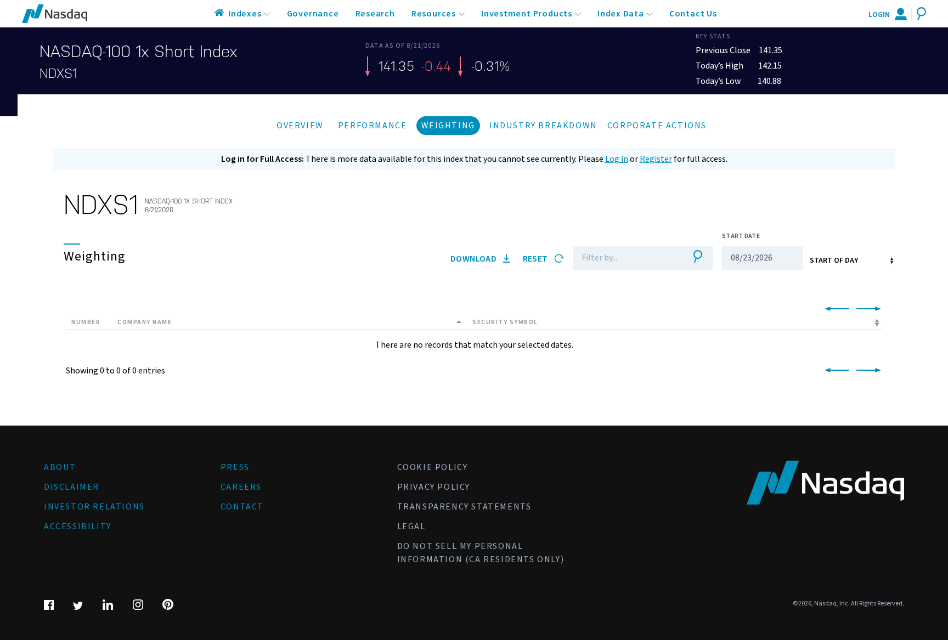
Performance (372, 126)
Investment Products (526, 14)
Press (235, 467)
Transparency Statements (464, 507)
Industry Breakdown (543, 126)
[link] (834, 309)
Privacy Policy (433, 487)
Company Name (144, 322)
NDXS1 (58, 73)
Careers (241, 487)
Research (375, 14)
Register (656, 159)
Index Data (620, 14)
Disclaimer (71, 487)
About (60, 467)
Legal (411, 526)
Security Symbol (505, 322)
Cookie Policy (432, 467)
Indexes (245, 14)
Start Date (741, 236)
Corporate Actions (657, 126)
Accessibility (77, 526)
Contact (242, 507)
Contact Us (693, 14)
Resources (433, 14)
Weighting (448, 126)
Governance (313, 14)
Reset (536, 259)
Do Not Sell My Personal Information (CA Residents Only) (481, 552)
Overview (300, 126)
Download (474, 259)
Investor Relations (94, 507)
